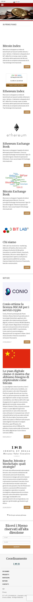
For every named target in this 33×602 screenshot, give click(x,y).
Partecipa (6, 578)
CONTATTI (5, 584)
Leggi (27, 66)
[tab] (2, 5)
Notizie (5, 581)
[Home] (16, 2)
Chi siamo (5, 571)
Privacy (4, 592)
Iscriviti (16, 547)
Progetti (5, 574)
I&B (3, 589)
